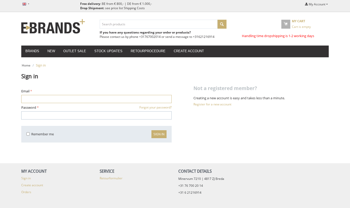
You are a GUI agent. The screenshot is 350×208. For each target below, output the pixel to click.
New (51, 51)
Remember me (42, 134)
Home (26, 65)
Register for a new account (212, 104)
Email (25, 91)
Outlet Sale (74, 51)
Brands (32, 51)
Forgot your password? (155, 107)
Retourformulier (111, 178)
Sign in (158, 134)
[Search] (222, 24)
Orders (26, 192)
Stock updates (108, 51)
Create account (189, 51)
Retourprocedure (148, 51)
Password (28, 107)
